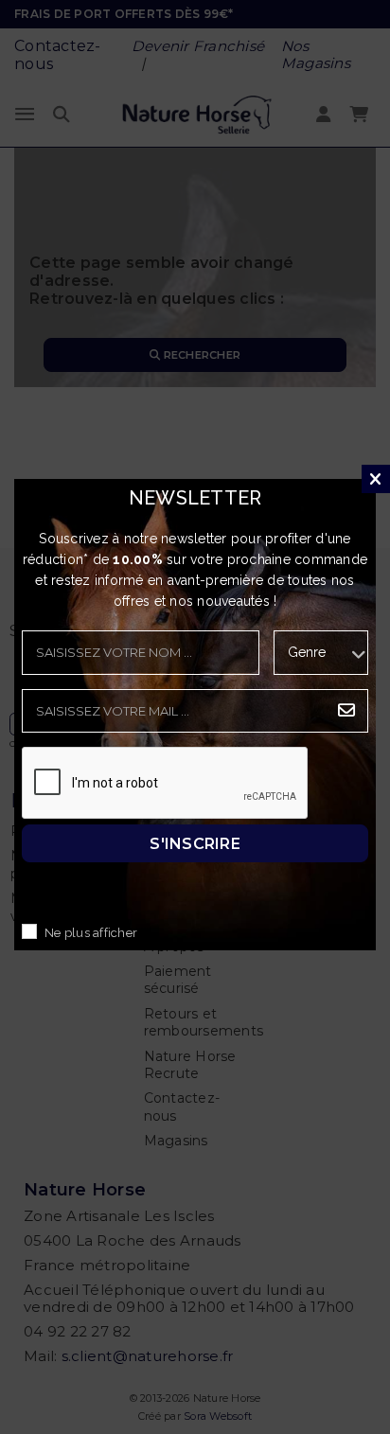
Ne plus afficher (90, 934)
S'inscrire (195, 844)
